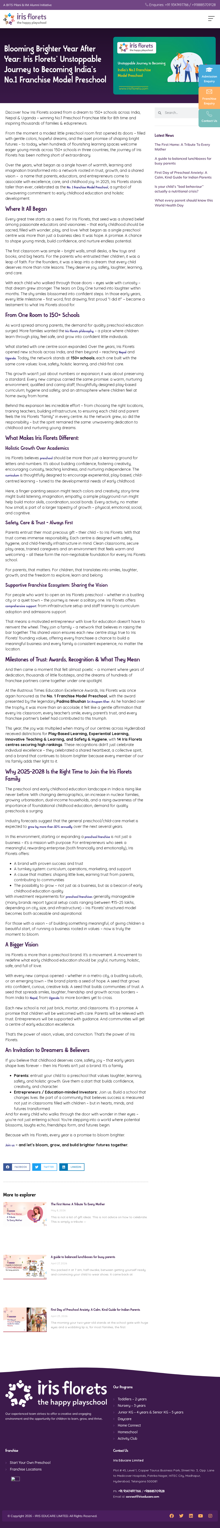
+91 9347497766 (129, 1491)
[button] (211, 19)
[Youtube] (201, 1516)
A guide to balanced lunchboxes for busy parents (83, 1257)
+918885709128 (154, 1491)
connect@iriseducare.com (142, 1496)
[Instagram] (210, 1516)
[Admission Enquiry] (209, 69)
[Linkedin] (191, 1516)
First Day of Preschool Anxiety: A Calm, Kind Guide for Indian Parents (95, 1309)
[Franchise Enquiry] (209, 92)
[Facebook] (172, 1516)
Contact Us (209, 121)
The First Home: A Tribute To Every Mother (78, 1204)
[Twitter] (181, 1516)
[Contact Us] (209, 114)
